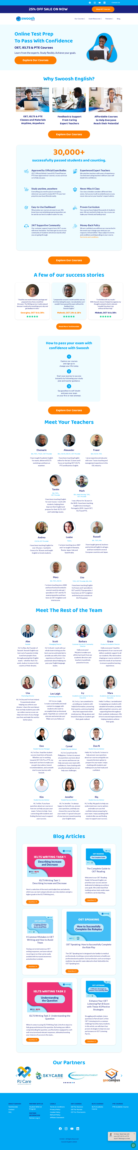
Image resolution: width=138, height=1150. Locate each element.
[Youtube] (99, 2)
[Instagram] (94, 2)
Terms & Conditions (57, 1107)
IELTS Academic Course (97, 1108)
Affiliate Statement (57, 1117)
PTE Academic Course (120, 1107)
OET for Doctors (77, 1107)
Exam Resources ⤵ (95, 19)
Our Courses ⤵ (80, 19)
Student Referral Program (35, 1108)
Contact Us (116, 2)
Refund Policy (55, 1115)
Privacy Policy (55, 1109)
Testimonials (13, 1107)
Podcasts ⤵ (109, 19)
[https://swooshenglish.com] (25, 18)
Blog (118, 19)
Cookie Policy (55, 1112)
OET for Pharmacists (78, 1112)
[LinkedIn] (104, 2)
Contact (11, 1109)
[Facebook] (89, 2)
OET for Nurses (76, 1109)
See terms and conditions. (89, 237)
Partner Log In (34, 1118)
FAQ (9, 1112)
